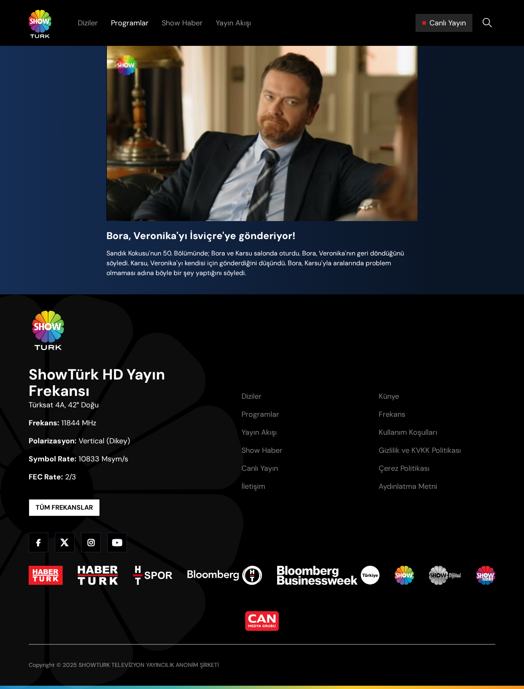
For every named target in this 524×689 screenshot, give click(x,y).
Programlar (130, 23)
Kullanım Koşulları (408, 432)
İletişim (253, 486)
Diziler (88, 23)
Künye (389, 396)
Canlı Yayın (260, 468)
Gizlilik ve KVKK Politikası (420, 450)
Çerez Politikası (404, 468)
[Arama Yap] (487, 22)
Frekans (392, 414)
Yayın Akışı (233, 23)
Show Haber (182, 23)
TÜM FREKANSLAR (64, 507)
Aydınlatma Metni (408, 486)
